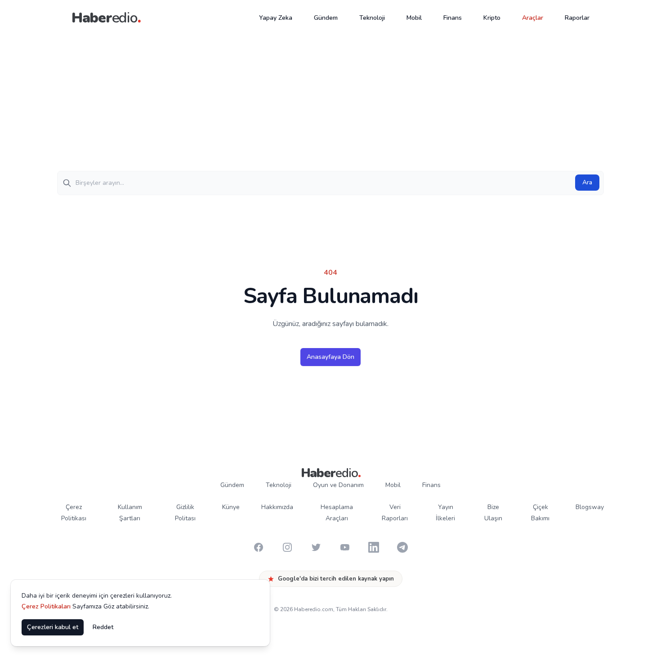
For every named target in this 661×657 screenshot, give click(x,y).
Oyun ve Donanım (338, 485)
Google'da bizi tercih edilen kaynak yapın (336, 579)
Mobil (414, 17)
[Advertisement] (330, 103)
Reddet (103, 627)
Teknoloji (372, 17)
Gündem (326, 17)
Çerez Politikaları (46, 606)
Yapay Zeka (275, 17)
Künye (231, 507)
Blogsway (590, 507)
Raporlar (577, 17)
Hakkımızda (277, 507)
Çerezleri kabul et (52, 627)
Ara (587, 182)
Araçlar (532, 17)
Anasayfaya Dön (330, 357)
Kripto (491, 17)
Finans (452, 17)
